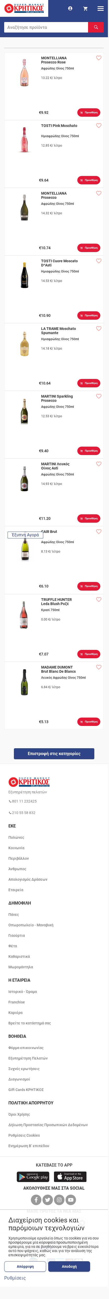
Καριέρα (15, 1013)
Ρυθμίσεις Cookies (24, 1135)
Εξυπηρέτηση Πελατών (28, 1058)
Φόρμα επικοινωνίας (25, 1048)
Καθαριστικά (19, 956)
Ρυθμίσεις (15, 1278)
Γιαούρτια (16, 935)
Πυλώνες (16, 837)
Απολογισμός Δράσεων (27, 879)
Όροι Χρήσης (19, 1114)
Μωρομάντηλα (20, 967)
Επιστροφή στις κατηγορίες (54, 753)
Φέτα (12, 946)
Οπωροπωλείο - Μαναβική (30, 925)
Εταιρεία (15, 890)
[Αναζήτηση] (96, 27)
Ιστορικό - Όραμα (22, 992)
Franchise (16, 1002)
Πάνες (13, 914)
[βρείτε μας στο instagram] (60, 1200)
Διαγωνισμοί (19, 1079)
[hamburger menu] (100, 8)
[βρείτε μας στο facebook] (36, 1200)
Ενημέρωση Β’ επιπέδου (28, 1146)
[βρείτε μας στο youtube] (71, 1200)
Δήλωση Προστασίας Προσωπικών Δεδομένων (48, 1125)
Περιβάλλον (18, 858)
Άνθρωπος (17, 869)
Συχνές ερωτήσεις (24, 1069)
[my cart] (85, 8)
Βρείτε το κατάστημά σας (29, 1023)
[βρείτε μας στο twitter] (48, 1200)
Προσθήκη (91, 112)
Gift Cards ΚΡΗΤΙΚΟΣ (26, 1090)
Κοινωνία (16, 848)
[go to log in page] (70, 8)
